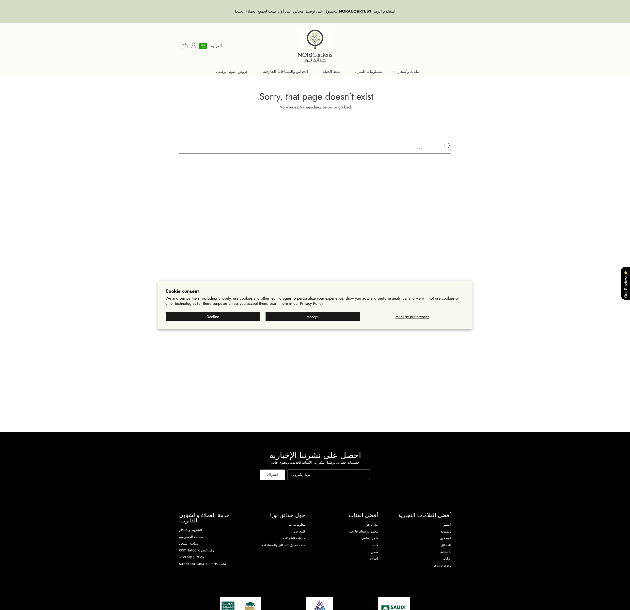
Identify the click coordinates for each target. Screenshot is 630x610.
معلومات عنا (297, 524)
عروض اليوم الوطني (231, 71)
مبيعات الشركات (294, 538)
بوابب (447, 558)
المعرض (299, 531)
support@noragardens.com (202, 564)
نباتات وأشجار (407, 71)
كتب (375, 545)
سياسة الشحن (189, 543)
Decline (212, 317)
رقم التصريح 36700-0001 (196, 550)
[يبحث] (447, 146)
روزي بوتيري (442, 565)
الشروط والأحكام (190, 530)
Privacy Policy (311, 303)
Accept (312, 317)
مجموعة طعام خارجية (363, 531)
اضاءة (374, 558)
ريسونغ (446, 531)
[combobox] (315, 146)
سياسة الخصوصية (191, 536)
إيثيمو (447, 524)
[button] (184, 46)
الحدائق (446, 545)
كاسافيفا (445, 551)
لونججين (445, 538)
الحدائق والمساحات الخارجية (285, 71)
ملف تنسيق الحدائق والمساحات (283, 545)
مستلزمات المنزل (368, 71)
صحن (374, 551)
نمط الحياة (331, 71)
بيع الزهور (371, 524)
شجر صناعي (369, 538)
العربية (216, 46)
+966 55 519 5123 (191, 557)
